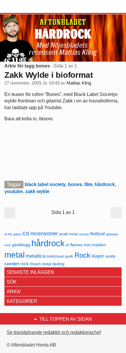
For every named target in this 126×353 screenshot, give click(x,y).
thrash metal (40, 264)
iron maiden (95, 245)
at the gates (12, 234)
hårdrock (105, 184)
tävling (58, 264)
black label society (45, 184)
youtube (13, 191)
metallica (35, 256)
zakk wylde (37, 191)
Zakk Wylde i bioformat (48, 75)
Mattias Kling (79, 83)
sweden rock (16, 263)
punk (69, 256)
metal (14, 254)
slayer (97, 256)
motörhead (55, 256)
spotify (110, 256)
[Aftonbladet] (26, 7)
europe (84, 234)
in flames (74, 244)
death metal (68, 234)
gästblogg (21, 245)
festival (97, 233)
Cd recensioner (40, 233)
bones (75, 184)
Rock (82, 255)
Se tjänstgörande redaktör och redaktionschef (54, 332)
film (88, 184)
